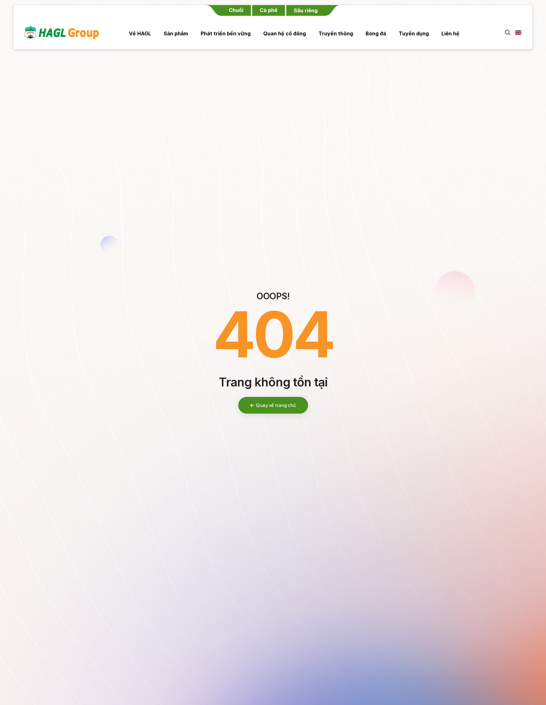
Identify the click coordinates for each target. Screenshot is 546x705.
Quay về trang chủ (276, 405)
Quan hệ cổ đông (284, 33)
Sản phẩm (176, 33)
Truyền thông (335, 33)
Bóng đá (376, 33)
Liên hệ (450, 33)
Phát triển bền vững (226, 33)
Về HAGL (140, 33)
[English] (516, 32)
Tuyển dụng (414, 33)
